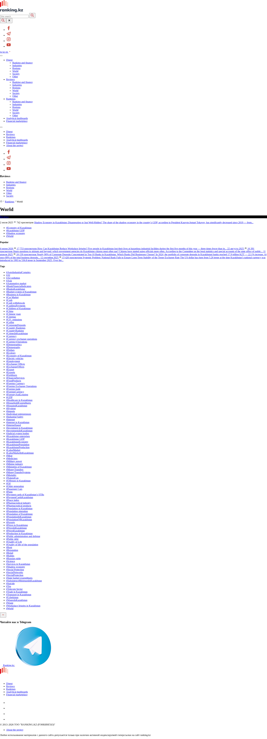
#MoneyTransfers (14, 469)
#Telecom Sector (14, 589)
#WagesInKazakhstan (16, 600)
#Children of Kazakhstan (18, 308)
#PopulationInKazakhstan (18, 517)
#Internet (10, 419)
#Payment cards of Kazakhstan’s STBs (25, 494)
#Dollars (10, 350)
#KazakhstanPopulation (17, 444)
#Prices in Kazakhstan (17, 525)
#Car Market (12, 297)
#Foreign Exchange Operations (21, 386)
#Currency (11, 336)
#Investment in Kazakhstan (19, 428)
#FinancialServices (15, 378)
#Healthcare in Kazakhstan (19, 400)
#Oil (8, 483)
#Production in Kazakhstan (19, 533)
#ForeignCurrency (15, 391)
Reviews (10, 79)
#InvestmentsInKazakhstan (19, 430)
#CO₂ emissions (14, 319)
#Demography (13, 347)
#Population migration (17, 511)
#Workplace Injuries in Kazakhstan (23, 605)
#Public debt (12, 539)
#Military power (14, 461)
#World (9, 236)
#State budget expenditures (19, 578)
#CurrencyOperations (16, 341)
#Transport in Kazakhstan (18, 594)
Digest (9, 60)
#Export (10, 369)
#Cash (9, 300)
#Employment (13, 361)
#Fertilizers (11, 375)
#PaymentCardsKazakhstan (19, 497)
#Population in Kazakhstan (19, 508)
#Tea (8, 586)
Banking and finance (22, 62)
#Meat (9, 455)
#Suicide (10, 583)
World (15, 71)
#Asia (9, 280)
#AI (8, 275)
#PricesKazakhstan (15, 530)
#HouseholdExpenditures (18, 403)
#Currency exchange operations (21, 339)
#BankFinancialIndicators (18, 286)
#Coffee (10, 322)
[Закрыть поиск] (9, 20)
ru (1, 52)
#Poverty (10, 522)
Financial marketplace (17, 121)
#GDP (9, 397)
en (7, 52)
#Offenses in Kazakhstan (18, 480)
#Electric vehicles (14, 358)
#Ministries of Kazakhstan (19, 467)
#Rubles (10, 555)
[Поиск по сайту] (3, 20)
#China (9, 311)
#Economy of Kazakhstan (19, 227)
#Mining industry (14, 464)
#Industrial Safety (14, 416)
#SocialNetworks (14, 572)
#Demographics (14, 344)
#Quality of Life (14, 542)
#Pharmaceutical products (18, 505)
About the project (14, 145)
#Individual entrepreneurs (18, 414)
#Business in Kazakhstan (18, 294)
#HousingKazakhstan (16, 405)
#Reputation (12, 550)
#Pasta (9, 492)
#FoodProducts (13, 380)
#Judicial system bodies (17, 433)
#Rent (9, 547)
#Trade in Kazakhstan (17, 592)
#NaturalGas (12, 478)
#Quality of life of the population (22, 544)
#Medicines (11, 458)
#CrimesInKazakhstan (17, 333)
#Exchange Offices (15, 364)
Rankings (10, 99)
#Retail (9, 553)
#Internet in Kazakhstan (17, 422)
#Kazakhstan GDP (15, 230)
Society (16, 74)
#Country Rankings (15, 328)
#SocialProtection (14, 575)
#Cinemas (11, 316)
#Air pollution (13, 278)
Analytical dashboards (17, 118)
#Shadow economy (15, 233)
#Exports (10, 372)
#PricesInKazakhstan (16, 528)
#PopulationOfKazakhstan (19, 519)
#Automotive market (16, 283)
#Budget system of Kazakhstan (21, 291)
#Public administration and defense (23, 536)
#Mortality (11, 475)
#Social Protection (15, 569)
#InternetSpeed (13, 425)
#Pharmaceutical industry (18, 503)
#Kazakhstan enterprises (18, 436)
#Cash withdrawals (15, 303)
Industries (17, 65)
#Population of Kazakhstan (19, 514)
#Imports (10, 411)
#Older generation (15, 486)
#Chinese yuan (13, 314)
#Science (10, 561)
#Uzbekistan (12, 597)
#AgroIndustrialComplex (18, 272)
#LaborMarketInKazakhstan (20, 453)
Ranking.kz (8, 665)
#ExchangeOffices (15, 366)
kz (4, 52)
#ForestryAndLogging (17, 394)
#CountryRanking (15, 330)
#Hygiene (11, 408)
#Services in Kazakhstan (18, 564)
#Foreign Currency (15, 383)
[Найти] (32, 15)
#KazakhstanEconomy (17, 441)
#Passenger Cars (14, 489)
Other (15, 76)
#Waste (9, 603)
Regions (16, 68)
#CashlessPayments (15, 305)
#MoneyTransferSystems (18, 472)
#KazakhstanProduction (18, 447)
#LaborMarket (13, 450)
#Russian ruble (13, 558)
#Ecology (11, 353)
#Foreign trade (13, 389)
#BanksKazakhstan (15, 289)
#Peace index (12, 500)
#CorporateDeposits (16, 325)
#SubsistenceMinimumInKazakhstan (24, 580)
